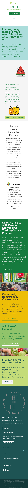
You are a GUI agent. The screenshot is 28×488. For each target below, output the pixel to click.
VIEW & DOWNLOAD (11, 344)
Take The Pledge (8, 443)
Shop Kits (6, 428)
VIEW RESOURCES (10, 319)
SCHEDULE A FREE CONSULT (15, 117)
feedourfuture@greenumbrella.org (11, 458)
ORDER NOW (8, 269)
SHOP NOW (8, 382)
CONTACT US (14, 13)
